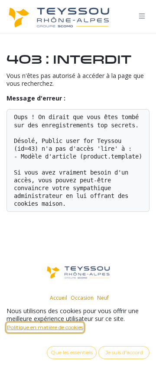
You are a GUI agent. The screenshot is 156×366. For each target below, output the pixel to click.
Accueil (58, 297)
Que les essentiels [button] (72, 352)
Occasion (82, 297)
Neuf (103, 297)
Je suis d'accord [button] (124, 352)
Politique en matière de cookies (45, 327)
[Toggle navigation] (142, 16)
